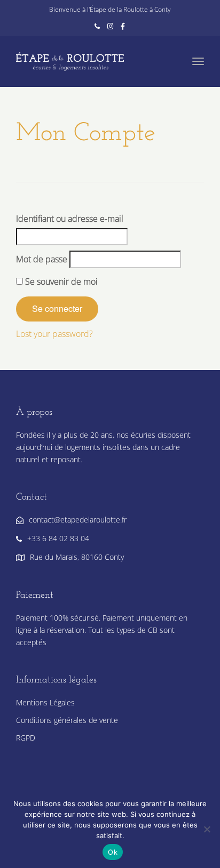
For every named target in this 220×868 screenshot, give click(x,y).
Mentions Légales (45, 702)
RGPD (25, 738)
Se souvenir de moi (60, 281)
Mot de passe (41, 259)
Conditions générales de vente (67, 720)
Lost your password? (54, 334)
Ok (112, 852)
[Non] (206, 829)
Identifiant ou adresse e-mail (69, 218)
